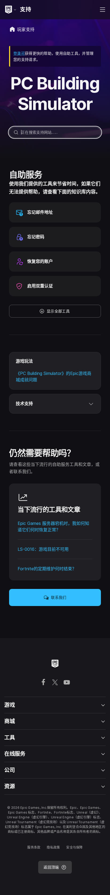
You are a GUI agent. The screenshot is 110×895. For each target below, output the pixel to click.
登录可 (19, 53)
